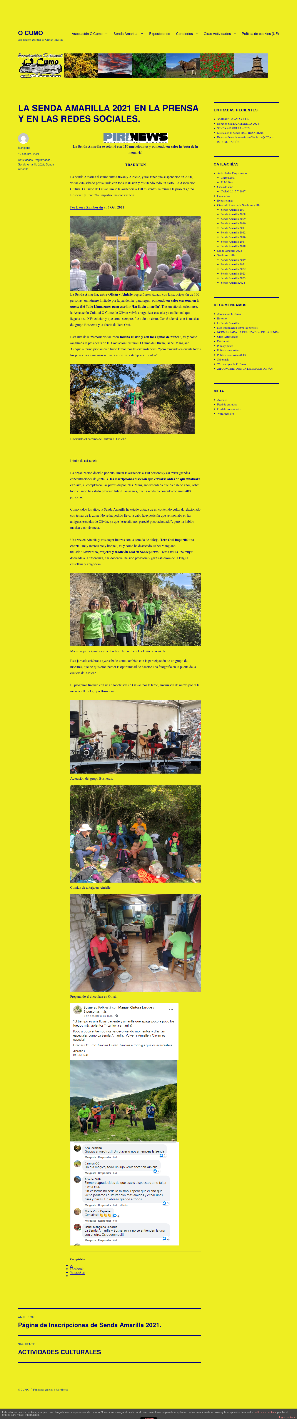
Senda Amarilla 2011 (233, 228)
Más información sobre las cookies (237, 327)
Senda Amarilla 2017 (233, 241)
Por (86, 207)
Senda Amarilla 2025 (233, 278)
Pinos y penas (225, 346)
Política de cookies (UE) (260, 33)
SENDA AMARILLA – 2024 (233, 128)
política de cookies (265, 1412)
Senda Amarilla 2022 (229, 251)
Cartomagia (228, 178)
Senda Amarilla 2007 (233, 210)
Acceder (222, 400)
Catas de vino (225, 187)
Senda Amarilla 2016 (233, 237)
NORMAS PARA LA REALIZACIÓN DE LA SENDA (248, 332)
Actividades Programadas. (34, 160)
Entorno (222, 318)
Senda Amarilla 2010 (233, 223)
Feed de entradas (227, 404)
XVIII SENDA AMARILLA (233, 119)
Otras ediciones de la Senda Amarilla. (239, 205)
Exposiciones (159, 33)
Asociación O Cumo (87, 33)
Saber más (223, 359)
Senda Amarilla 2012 (233, 232)
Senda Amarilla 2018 (233, 246)
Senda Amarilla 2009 (233, 219)
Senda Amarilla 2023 (233, 273)
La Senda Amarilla (228, 323)
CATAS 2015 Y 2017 (233, 191)
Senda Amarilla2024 (233, 282)
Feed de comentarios (229, 409)
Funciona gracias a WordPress (50, 1389)
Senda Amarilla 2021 (31, 164)
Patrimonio (223, 341)
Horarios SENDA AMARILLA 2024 (238, 124)
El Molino (227, 182)
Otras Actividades (217, 33)
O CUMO (30, 32)
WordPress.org (225, 413)
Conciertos (184, 33)
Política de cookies (228, 350)
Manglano (24, 148)
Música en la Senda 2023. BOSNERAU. (240, 133)
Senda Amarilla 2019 (233, 260)
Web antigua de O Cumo (231, 364)
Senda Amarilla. (125, 33)
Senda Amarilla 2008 (233, 214)
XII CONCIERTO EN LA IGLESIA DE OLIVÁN (245, 368)
